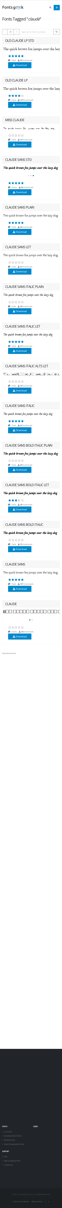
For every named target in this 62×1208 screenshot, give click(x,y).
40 (11, 32)
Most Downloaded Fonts (14, 1144)
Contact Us (8, 1165)
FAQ (5, 1156)
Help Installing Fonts (12, 1161)
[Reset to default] (56, 32)
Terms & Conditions (21, 1202)
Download (21, 65)
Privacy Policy (37, 1202)
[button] (29, 175)
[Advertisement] (31, 1081)
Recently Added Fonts (13, 1136)
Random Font (9, 1140)
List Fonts (8, 1132)
